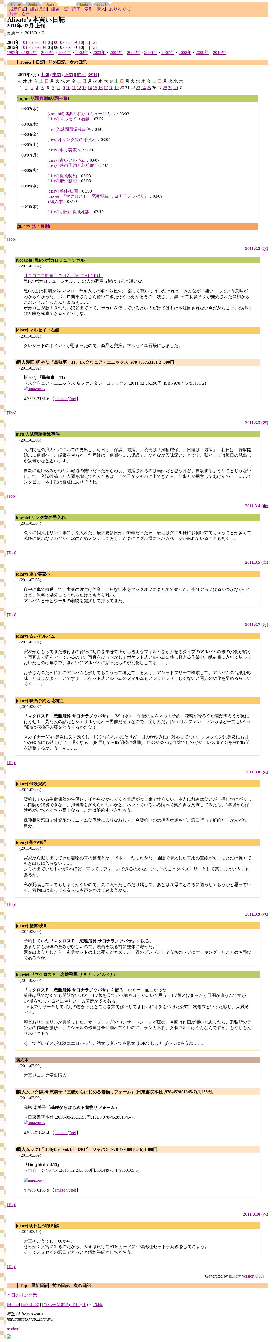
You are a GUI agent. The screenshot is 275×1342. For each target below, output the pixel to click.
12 (93, 42)
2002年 (81, 52)
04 (44, 42)
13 (84, 87)
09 (75, 42)
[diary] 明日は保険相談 (68, 211)
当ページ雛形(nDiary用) (65, 1304)
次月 (93, 74)
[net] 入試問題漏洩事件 (69, 129)
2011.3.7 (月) (256, 624)
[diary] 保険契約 (62, 175)
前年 (13, 14)
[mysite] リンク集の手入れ (71, 139)
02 (31, 42)
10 (81, 42)
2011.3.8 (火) (256, 772)
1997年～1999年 (22, 52)
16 (100, 87)
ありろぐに (120, 9)
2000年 (47, 52)
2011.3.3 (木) (256, 422)
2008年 (185, 52)
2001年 (64, 52)
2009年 (202, 52)
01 (25, 42)
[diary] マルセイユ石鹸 (68, 119)
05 (50, 42)
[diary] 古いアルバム (66, 160)
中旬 (56, 74)
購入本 (22, 1060)
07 (62, 42)
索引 (88, 9)
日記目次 (30, 1304)
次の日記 (78, 62)
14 (90, 87)
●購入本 (55, 201)
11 (87, 42)
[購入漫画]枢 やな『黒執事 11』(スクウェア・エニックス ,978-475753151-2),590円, (95, 362)
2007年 (167, 52)
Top (11, 239)
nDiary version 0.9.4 (246, 1276)
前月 (81, 74)
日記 (40, 62)
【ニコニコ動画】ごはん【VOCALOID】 (63, 275)
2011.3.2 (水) (256, 248)
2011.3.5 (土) (256, 562)
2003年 (99, 52)
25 (149, 87)
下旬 (68, 74)
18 (111, 87)
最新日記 (17, 9)
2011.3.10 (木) (255, 1214)
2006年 (150, 52)
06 (56, 42)
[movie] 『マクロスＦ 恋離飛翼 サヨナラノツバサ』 (98, 196)
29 (170, 87)
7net (72, 398)
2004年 (116, 52)
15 (95, 87)
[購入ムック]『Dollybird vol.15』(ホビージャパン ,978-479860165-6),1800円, (87, 1149)
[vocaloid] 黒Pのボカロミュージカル (81, 113)
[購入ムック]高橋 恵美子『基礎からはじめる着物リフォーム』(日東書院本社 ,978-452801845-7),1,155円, (114, 1092)
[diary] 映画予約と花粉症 (70, 165)
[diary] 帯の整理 (62, 181)
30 (175, 87)
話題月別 (38, 9)
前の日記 (57, 62)
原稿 (97, 1304)
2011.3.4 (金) (256, 506)
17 (106, 87)
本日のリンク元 (22, 1295)
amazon (61, 398)
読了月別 (40, 226)
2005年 (133, 52)
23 (138, 87)
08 (68, 42)
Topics (26, 62)
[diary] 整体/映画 (62, 191)
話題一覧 (59, 9)
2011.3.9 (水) (256, 914)
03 (37, 42)
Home (13, 1304)
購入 (101, 9)
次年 (25, 14)
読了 (76, 9)
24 (143, 87)
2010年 (219, 52)
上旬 (45, 74)
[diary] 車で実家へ (64, 150)
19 (116, 87)
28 (165, 87)
